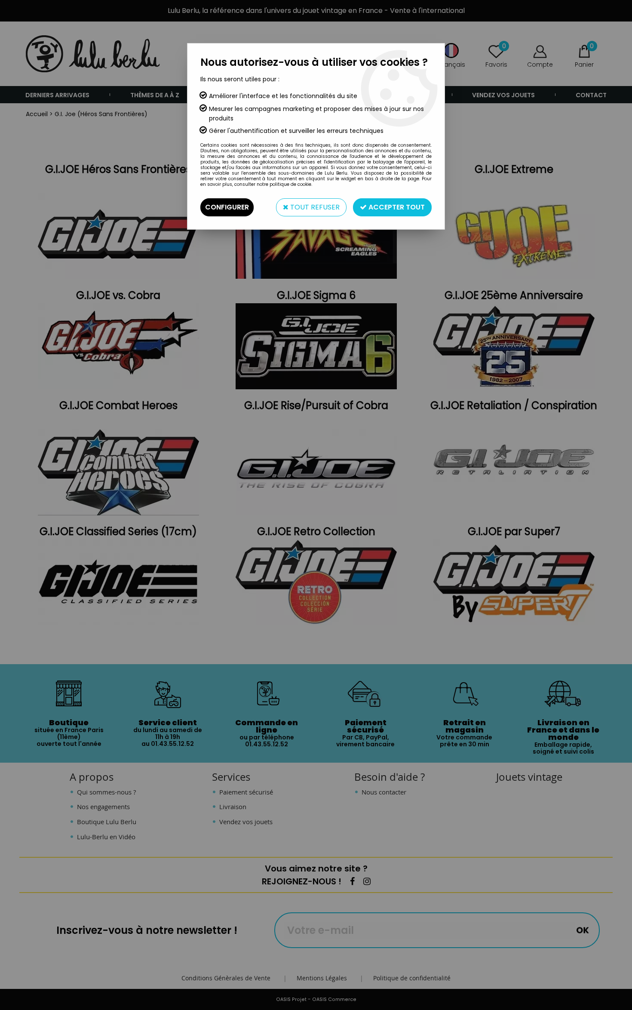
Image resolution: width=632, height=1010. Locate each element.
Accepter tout (396, 207)
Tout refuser (314, 207)
